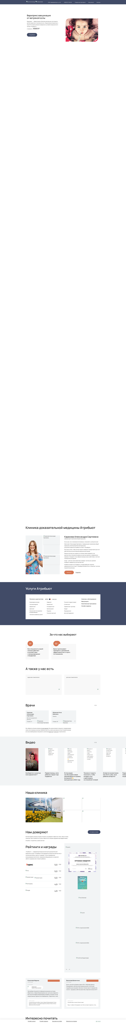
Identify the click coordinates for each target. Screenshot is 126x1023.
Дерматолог (33, 606)
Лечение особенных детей (36, 614)
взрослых (51, 731)
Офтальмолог (50, 609)
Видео (30, 742)
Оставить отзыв (94, 832)
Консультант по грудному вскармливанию (36, 611)
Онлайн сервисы (86, 606)
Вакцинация (84, 601)
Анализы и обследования (88, 599)
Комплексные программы (88, 603)
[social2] (99, 1021)
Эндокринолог (67, 611)
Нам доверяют (37, 832)
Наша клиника (36, 792)
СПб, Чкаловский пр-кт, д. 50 (54, 2)
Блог (72, 7)
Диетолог (32, 609)
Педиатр (49, 611)
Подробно (78, 572)
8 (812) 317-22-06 (68, 2)
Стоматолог (67, 604)
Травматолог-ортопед (69, 606)
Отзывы (66, 7)
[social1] (98, 1021)
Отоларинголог (50, 606)
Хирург (66, 609)
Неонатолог (50, 604)
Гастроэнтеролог (34, 604)
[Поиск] (83, 7)
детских (56, 731)
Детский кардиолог (69, 613)
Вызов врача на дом (34, 602)
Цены (60, 7)
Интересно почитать (42, 1018)
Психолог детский (51, 613)
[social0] (96, 1021)
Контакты (77, 7)
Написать (69, 572)
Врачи (55, 7)
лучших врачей (44, 728)
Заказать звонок (94, 7)
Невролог (49, 602)
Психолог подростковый (70, 602)
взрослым (54, 599)
